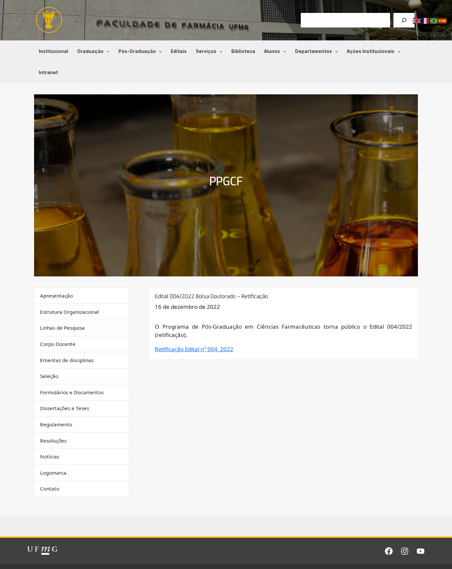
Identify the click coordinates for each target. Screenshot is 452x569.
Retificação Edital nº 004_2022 (194, 349)
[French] (425, 20)
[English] (417, 20)
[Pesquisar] (404, 20)
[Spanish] (442, 20)
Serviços (206, 51)
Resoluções (53, 440)
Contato (49, 489)
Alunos (272, 51)
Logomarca (53, 472)
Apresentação (56, 296)
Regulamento (56, 424)
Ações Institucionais (370, 51)
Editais (179, 51)
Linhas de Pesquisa (62, 328)
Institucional (53, 51)
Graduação (90, 51)
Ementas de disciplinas (67, 360)
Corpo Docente (57, 344)
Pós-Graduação (137, 51)
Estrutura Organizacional (69, 311)
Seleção (49, 376)
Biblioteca (243, 51)
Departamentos (313, 51)
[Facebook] (389, 551)
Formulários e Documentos (72, 392)
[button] (107, 51)
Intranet (48, 72)
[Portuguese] (434, 20)
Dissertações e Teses (64, 408)
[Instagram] (405, 551)
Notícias (49, 456)
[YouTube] (421, 551)
